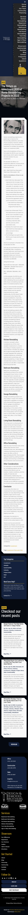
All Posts (18, 628)
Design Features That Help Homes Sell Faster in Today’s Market (13, 625)
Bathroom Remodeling (8, 819)
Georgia (6, 708)
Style (5, 575)
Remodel (17, 550)
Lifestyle (6, 565)
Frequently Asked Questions (22, 59)
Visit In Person (5, 846)
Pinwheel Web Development (17, 909)
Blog (24, 52)
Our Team (22, 8)
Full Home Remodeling (8, 821)
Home (24, 4)
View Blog (14, 744)
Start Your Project (14, 890)
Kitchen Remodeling (7, 824)
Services (23, 17)
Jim (5, 98)
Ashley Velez (17, 911)
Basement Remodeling (8, 816)
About (24, 6)
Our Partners (5, 842)
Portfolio (23, 50)
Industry (6, 570)
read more (6, 654)
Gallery (3, 844)
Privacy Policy (9, 903)
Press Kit (14, 882)
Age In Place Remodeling (8, 828)
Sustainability (8, 567)
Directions (4, 849)
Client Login (14, 886)
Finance (6, 630)
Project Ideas (7, 572)
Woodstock (15, 712)
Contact (23, 54)
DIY (5, 577)
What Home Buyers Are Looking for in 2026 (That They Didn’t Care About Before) (14, 662)
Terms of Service (18, 903)
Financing (22, 13)
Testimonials (21, 48)
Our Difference (5, 837)
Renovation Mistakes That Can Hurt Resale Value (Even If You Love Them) (13, 700)
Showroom (22, 46)
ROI (22, 550)
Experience (4, 839)
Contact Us (23, 72)
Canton (11, 707)
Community (22, 11)
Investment (21, 98)
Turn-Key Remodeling (7, 826)
